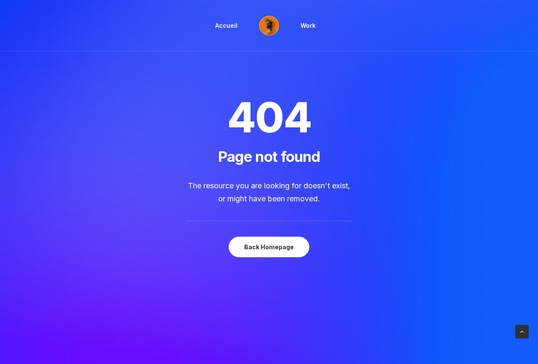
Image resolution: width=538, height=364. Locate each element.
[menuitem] (226, 25)
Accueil (226, 25)
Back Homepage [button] (269, 247)
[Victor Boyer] (269, 25)
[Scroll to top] (522, 331)
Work (308, 25)
